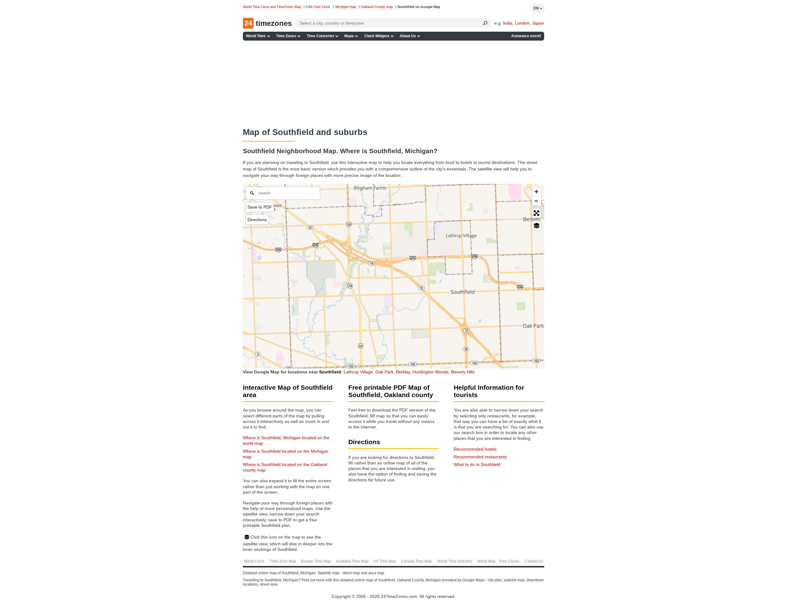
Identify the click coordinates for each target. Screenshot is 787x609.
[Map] (393, 276)
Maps (349, 36)
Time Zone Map (283, 561)
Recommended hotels (475, 449)
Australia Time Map (352, 561)
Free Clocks (510, 561)
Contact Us (534, 561)
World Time (256, 36)
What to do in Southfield (477, 464)
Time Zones (286, 36)
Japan (538, 23)
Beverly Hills (463, 371)
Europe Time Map (316, 561)
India (507, 23)
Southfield (330, 371)
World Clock (254, 561)
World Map (486, 561)
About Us (408, 36)
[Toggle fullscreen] (536, 213)
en (536, 8)
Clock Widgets (377, 36)
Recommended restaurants (480, 456)
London (522, 23)
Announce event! (526, 36)
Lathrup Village (358, 371)
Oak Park (384, 371)
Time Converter (320, 36)
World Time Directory (455, 561)
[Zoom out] (536, 200)
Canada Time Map (416, 561)
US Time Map (384, 561)
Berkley (403, 371)
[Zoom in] (536, 191)
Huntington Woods (431, 371)
